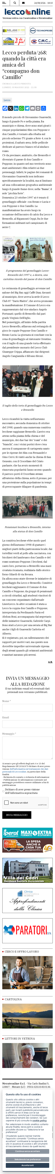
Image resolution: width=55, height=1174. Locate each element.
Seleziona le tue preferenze (28, 1159)
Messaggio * (9, 733)
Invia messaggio (17, 814)
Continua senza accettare (27, 1151)
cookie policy (39, 1120)
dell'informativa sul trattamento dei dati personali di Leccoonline (25, 770)
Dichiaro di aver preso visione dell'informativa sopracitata (22, 791)
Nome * (6, 701)
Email (5, 717)
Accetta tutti (28, 1165)
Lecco (7, 100)
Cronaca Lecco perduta (16, 83)
